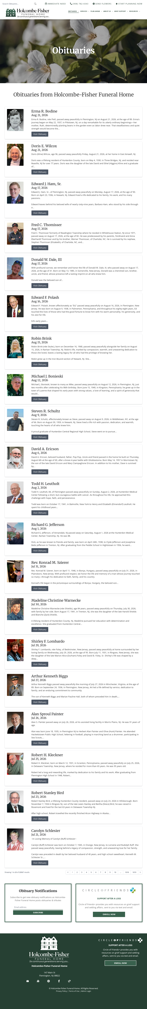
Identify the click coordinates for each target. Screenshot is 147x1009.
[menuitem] (73, 11)
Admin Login (86, 991)
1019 (134, 872)
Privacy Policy (61, 991)
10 (115, 872)
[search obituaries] (35, 4)
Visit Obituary (39, 134)
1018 (127, 872)
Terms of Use (74, 991)
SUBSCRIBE (38, 912)
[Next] (140, 872)
